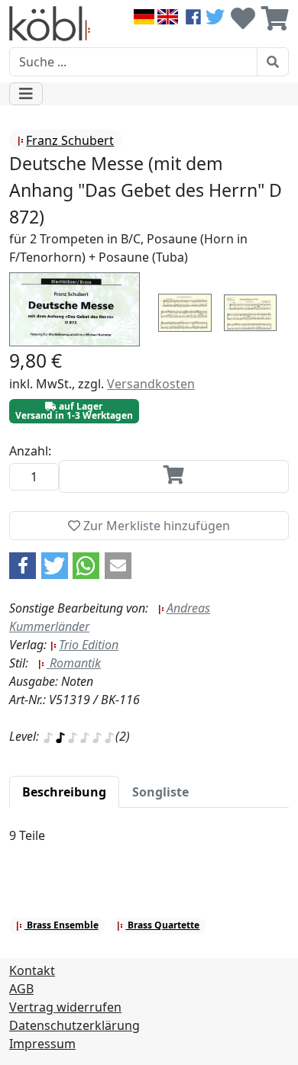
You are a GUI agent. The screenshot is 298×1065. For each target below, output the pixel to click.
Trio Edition (88, 644)
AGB (21, 988)
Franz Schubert (70, 140)
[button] (22, 565)
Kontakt (32, 970)
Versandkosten (151, 383)
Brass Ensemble (61, 925)
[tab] (64, 792)
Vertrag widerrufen (65, 1007)
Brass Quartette (162, 925)
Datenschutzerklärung (74, 1025)
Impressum (42, 1043)
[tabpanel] (149, 844)
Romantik (74, 663)
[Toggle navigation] (26, 93)
